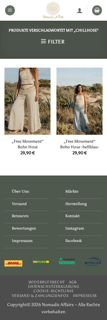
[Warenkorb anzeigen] (97, 10)
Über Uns (20, 191)
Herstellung (76, 203)
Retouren (20, 215)
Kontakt (72, 215)
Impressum (22, 240)
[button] (10, 10)
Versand (19, 203)
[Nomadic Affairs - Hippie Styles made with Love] (53, 10)
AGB (73, 282)
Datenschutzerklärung (53, 286)
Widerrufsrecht (47, 282)
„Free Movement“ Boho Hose (28, 144)
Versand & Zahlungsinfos (40, 295)
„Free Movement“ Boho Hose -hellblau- (79, 144)
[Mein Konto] (80, 10)
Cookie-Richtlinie (53, 291)
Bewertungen (24, 228)
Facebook (73, 240)
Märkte (71, 191)
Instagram (74, 228)
